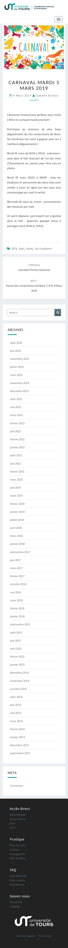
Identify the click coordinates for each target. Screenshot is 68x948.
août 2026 (16, 342)
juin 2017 (15, 560)
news (29, 248)
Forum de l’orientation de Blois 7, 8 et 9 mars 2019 (34, 285)
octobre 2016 (18, 584)
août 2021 (16, 455)
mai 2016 (15, 592)
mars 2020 (16, 479)
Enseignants (17, 854)
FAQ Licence (17, 880)
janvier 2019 (17, 512)
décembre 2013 (19, 745)
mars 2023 (16, 415)
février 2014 (17, 729)
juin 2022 (15, 431)
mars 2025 (16, 375)
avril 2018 (16, 528)
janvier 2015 (17, 664)
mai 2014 (15, 713)
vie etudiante (43, 248)
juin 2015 (15, 640)
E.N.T (13, 823)
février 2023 (17, 423)
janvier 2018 (17, 544)
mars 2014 (16, 721)
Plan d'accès (18, 845)
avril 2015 (16, 648)
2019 (14, 248)
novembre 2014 (19, 681)
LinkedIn (15, 906)
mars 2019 (16, 495)
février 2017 (17, 576)
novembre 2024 (19, 383)
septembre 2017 (20, 552)
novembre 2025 (19, 359)
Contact (15, 849)
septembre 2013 (20, 753)
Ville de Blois (18, 858)
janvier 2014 (17, 737)
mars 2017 (16, 568)
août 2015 (16, 632)
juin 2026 (15, 350)
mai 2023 (15, 407)
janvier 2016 (17, 616)
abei (21, 248)
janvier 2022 (17, 447)
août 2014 (16, 697)
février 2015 (17, 656)
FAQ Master (17, 884)
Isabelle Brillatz (47, 96)
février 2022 (17, 439)
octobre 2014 (18, 689)
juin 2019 (15, 487)
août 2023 (16, 399)
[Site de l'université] (34, 922)
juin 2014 (15, 705)
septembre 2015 (20, 624)
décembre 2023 (19, 391)
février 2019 (17, 504)
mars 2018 (16, 536)
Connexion (16, 785)
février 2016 (17, 608)
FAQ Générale (18, 876)
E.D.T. (13, 827)
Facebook (16, 902)
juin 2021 (15, 463)
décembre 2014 (19, 672)
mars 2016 (16, 600)
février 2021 (17, 471)
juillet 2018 (17, 520)
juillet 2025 (17, 367)
